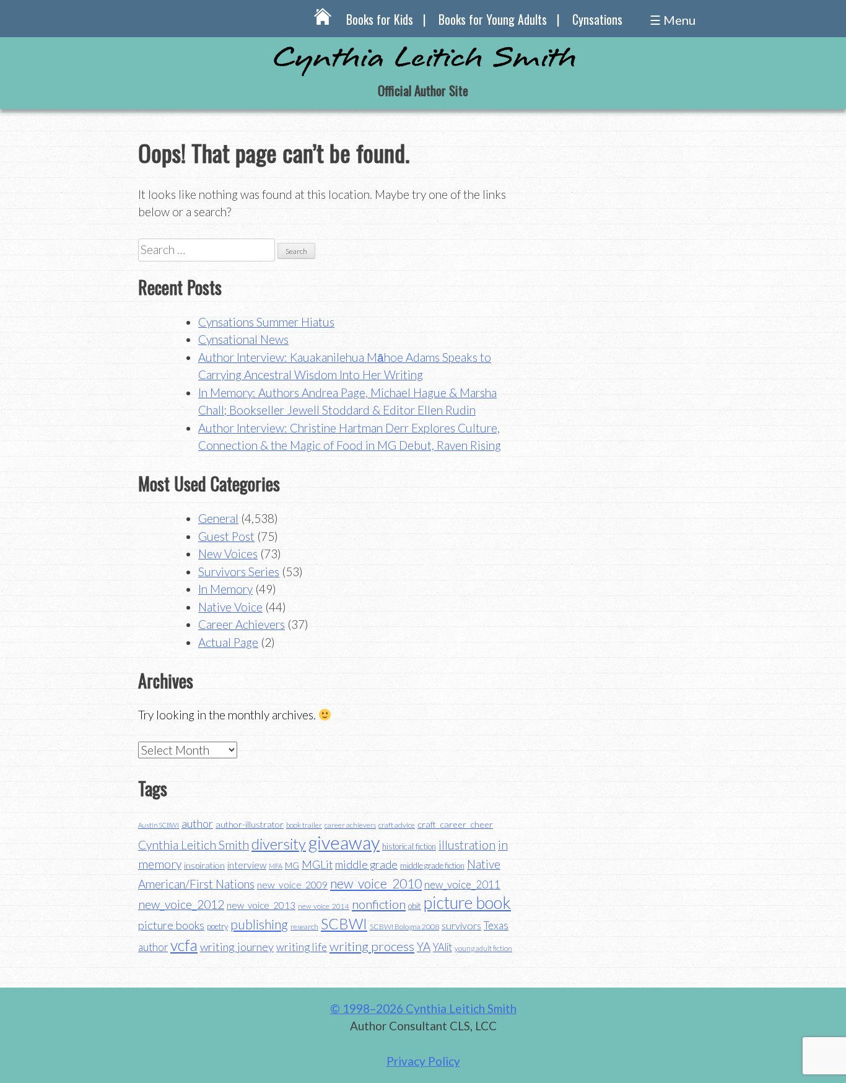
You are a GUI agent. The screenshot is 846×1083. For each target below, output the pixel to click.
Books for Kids (379, 19)
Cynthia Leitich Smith (193, 845)
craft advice (396, 825)
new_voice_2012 (181, 904)
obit (414, 906)
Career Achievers (241, 624)
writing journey (237, 947)
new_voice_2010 (376, 883)
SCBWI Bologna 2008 (404, 926)
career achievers (350, 825)
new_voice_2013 (261, 905)
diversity (278, 844)
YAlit (442, 947)
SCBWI (344, 923)
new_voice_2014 (323, 906)
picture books (171, 925)
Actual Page (228, 642)
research (304, 926)
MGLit (317, 864)
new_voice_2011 (462, 884)
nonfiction (379, 904)
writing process (371, 946)
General (218, 518)
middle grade (366, 864)
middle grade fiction (432, 865)
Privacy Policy (423, 1061)
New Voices (228, 553)
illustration (466, 845)
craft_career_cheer (455, 824)
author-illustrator (250, 824)
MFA (275, 866)
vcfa (184, 945)
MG (292, 865)
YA (423, 946)
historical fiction (409, 846)
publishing (259, 924)
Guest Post (226, 536)
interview (246, 864)
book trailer (304, 825)
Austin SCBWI (158, 825)
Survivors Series (238, 571)
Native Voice (230, 607)
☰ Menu (673, 19)
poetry (217, 926)
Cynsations (597, 19)
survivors (461, 925)
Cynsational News (243, 339)
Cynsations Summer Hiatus (266, 322)
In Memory (225, 589)
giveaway (344, 842)
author (197, 823)
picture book (467, 903)
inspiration (204, 865)
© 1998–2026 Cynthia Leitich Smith (423, 1008)
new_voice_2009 (292, 884)
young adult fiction (483, 948)
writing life (301, 947)
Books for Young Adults (492, 19)
